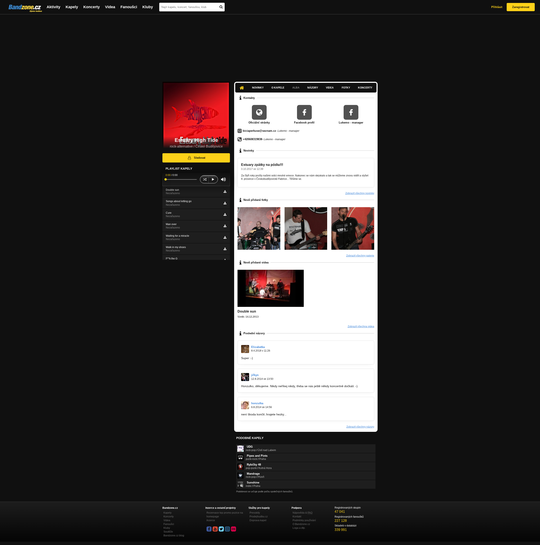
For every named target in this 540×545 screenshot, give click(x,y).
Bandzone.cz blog (173, 535)
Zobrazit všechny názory (360, 426)
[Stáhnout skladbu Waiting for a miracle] (225, 237)
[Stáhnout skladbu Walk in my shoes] (225, 248)
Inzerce (211, 520)
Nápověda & (302, 512)
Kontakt (297, 516)
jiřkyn (255, 375)
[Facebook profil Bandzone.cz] (209, 529)
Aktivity (53, 7)
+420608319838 (252, 139)
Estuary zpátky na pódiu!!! (262, 164)
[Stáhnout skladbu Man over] (225, 225)
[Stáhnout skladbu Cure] (225, 214)
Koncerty (91, 7)
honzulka (257, 403)
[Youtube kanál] (215, 529)
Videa (110, 7)
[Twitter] (221, 529)
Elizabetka (258, 347)
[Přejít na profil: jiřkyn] (245, 377)
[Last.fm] (233, 529)
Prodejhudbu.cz (259, 516)
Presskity (255, 512)
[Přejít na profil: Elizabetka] (245, 349)
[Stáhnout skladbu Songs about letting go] (225, 203)
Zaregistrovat (520, 7)
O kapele (277, 87)
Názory (312, 87)
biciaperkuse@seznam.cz (259, 130)
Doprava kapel (258, 520)
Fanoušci (128, 7)
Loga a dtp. (299, 527)
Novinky (258, 87)
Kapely (72, 7)
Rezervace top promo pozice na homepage (225, 514)
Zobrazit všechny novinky (359, 193)
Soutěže (168, 531)
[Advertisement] (270, 45)
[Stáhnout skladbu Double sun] (225, 191)
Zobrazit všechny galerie (360, 255)
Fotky (346, 87)
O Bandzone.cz (301, 524)
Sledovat (199, 157)
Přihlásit (496, 7)
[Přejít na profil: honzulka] (245, 405)
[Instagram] (227, 529)
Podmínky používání (304, 520)
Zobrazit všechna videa (361, 326)
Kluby (147, 7)
